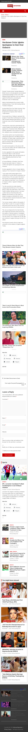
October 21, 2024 (6, 653)
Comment (5, 399)
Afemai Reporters (17, 727)
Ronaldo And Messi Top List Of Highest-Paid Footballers (17, 541)
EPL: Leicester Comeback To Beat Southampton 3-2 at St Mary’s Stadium (13, 485)
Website (4, 432)
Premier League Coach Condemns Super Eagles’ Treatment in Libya (17, 528)
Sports (4, 462)
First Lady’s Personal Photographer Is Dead (14, 384)
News (3, 39)
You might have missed (10, 580)
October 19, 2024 (6, 489)
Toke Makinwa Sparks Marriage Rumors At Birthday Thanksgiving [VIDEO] (13, 676)
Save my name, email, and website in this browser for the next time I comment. (12, 441)
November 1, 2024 (6, 604)
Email (4, 425)
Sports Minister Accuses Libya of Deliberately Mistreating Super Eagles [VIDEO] (17, 569)
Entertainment (7, 596)
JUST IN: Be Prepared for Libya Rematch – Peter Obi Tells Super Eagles (17, 555)
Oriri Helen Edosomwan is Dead (12, 378)
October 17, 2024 (14, 558)
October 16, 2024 (14, 573)
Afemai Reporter (15, 50)
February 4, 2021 (6, 50)
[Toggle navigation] (3, 11)
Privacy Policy (7, 729)
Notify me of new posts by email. (12, 450)
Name (4, 418)
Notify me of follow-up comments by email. (13, 447)
